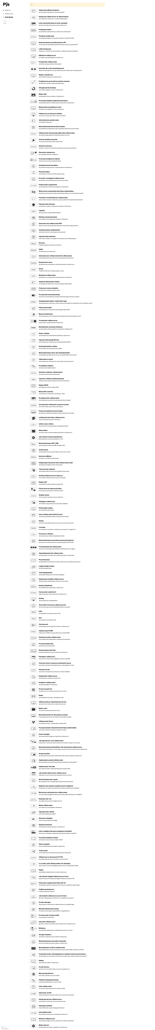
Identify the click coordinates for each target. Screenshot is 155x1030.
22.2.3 (3, 1027)
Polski (4, 23)
